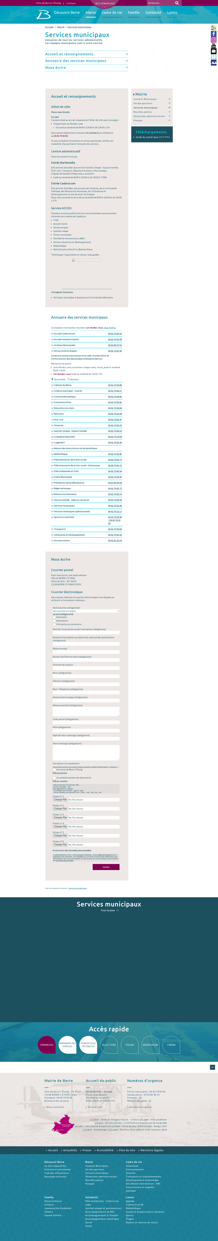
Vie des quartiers (142, 103)
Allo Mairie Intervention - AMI (143, 1183)
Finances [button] (88, 425)
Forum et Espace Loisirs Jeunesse (145, 1211)
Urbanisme (132, 1165)
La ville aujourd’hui (55, 1165)
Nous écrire (55, 68)
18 (140, 1097)
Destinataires (66, 607)
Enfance (49, 1204)
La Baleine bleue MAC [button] (88, 436)
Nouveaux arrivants (55, 1176)
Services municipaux (79, 26)
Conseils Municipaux (145, 99)
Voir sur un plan (60, 379)
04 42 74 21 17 (115, 511)
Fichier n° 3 (58, 814)
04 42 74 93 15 (115, 425)
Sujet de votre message (71, 735)
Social (88, 1222)
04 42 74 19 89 (115, 436)
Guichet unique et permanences (103, 1208)
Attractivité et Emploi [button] (88, 350)
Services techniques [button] (88, 505)
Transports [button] (88, 529)
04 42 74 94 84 (115, 407)
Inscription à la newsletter (66, 763)
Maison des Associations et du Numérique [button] (75, 448)
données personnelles (64, 860)
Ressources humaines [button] (88, 494)
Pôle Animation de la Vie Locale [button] (88, 459)
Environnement (135, 1169)
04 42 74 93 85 (115, 453)
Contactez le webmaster (77, 888)
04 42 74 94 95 (115, 396)
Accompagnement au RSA (99, 1211)
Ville (62, 727)
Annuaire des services (56, 1100)
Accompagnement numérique (102, 1218)
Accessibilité (104, 1150)
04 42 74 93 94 (115, 471)
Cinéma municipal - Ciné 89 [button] (88, 390)
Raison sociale (60, 648)
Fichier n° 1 (58, 796)
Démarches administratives (149, 116)
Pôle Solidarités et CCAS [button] (88, 471)
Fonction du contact (63, 664)
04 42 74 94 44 (115, 499)
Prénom (64, 680)
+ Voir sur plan (94, 1106)
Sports (130, 1215)
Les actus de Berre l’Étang (69, 769)
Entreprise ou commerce (68, 624)
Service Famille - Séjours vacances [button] (88, 499)
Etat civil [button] (88, 419)
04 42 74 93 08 (115, 413)
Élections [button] (88, 413)
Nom (62, 672)
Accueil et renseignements (69, 54)
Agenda (130, 1201)
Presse (85, 1150)
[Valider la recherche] (177, 3)
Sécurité (130, 1172)
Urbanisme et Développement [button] (88, 534)
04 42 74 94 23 (115, 430)
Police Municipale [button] (88, 476)
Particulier (61, 617)
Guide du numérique (153, 137)
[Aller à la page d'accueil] (43, 15)
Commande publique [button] (88, 396)
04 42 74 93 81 (115, 402)
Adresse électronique (70, 697)
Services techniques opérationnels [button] (88, 511)
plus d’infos (110, 327)
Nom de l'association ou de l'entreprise (79, 629)
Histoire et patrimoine (57, 1169)
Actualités (69, 1150)
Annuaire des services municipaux (75, 61)
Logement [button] (88, 442)
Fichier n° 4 (58, 823)
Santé (88, 1225)
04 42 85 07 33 (115, 345)
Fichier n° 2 (58, 805)
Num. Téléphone (68, 689)
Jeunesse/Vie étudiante (57, 1208)
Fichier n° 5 (58, 832)
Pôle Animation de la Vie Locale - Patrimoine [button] (88, 465)
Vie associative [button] (88, 540)
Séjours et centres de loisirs (142, 1222)
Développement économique (142, 1180)
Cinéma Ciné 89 (134, 1204)
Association (62, 620)
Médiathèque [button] (88, 453)
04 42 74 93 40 (115, 505)
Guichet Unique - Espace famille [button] (88, 430)
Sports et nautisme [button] (88, 520)
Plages (130, 1218)
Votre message (67, 743)
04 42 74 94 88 (115, 385)
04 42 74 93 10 (115, 333)
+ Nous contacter (54, 1106)
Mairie (60, 26)
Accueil (49, 26)
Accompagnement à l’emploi (101, 1215)
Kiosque (138, 120)
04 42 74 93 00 (115, 339)
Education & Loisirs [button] (88, 407)
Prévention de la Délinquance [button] (88, 482)
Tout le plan (108, 910)
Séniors (48, 1211)
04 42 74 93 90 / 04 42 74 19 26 (115, 520)
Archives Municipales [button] (88, 345)
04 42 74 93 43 (115, 350)
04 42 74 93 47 (115, 419)
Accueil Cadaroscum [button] (88, 333)
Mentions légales (151, 1150)
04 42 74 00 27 (115, 390)
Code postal (65, 719)
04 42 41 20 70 (115, 540)
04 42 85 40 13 (152, 1094)
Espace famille (53, 1215)
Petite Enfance (53, 1201)
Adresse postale (67, 705)
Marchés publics (142, 111)
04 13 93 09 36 (115, 482)
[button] (212, 1067)
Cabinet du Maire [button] (88, 385)
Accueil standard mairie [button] (88, 339)
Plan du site (126, 1150)
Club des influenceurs (56, 1172)
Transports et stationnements (143, 1176)
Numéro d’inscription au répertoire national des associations (83, 639)
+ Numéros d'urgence (139, 1106)
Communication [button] (88, 402)
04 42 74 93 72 (115, 459)
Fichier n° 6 (58, 841)
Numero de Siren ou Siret (72, 656)
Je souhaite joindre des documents (73, 777)
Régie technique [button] (88, 488)
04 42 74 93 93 (115, 476)
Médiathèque (133, 1208)
